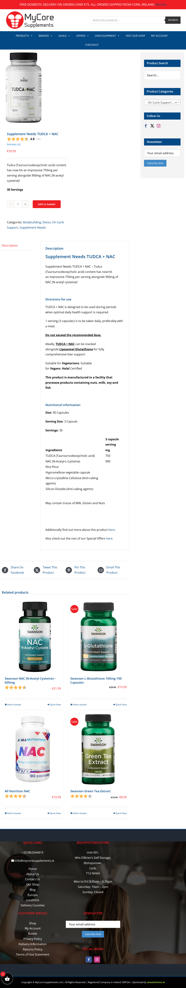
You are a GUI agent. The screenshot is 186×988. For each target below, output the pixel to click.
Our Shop (32, 884)
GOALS (62, 35)
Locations (32, 900)
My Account (33, 928)
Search (173, 20)
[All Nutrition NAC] (33, 749)
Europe (33, 895)
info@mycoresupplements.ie (34, 861)
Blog (33, 890)
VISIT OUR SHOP (135, 35)
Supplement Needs (33, 227)
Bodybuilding (32, 222)
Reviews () (13, 144)
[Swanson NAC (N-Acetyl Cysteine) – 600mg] (33, 636)
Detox (47, 222)
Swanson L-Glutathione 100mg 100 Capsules (96, 680)
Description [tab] (10, 245)
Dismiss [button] (161, 4)
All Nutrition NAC (17, 791)
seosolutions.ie (156, 982)
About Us (32, 874)
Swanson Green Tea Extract (90, 791)
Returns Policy (33, 949)
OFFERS (80, 35)
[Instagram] (158, 126)
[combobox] (162, 102)
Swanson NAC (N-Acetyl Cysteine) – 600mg (30, 680)
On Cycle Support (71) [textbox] (162, 102)
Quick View (55, 704)
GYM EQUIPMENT (105, 35)
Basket (32, 934)
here (111, 530)
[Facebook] (146, 126)
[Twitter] (152, 126)
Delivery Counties (33, 905)
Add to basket (46, 204)
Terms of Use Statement (32, 954)
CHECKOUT (92, 44)
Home (33, 869)
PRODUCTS (22, 35)
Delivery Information (33, 944)
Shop (32, 923)
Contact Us (32, 879)
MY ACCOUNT (159, 35)
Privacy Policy (32, 939)
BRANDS (44, 35)
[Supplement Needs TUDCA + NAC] (32, 87)
